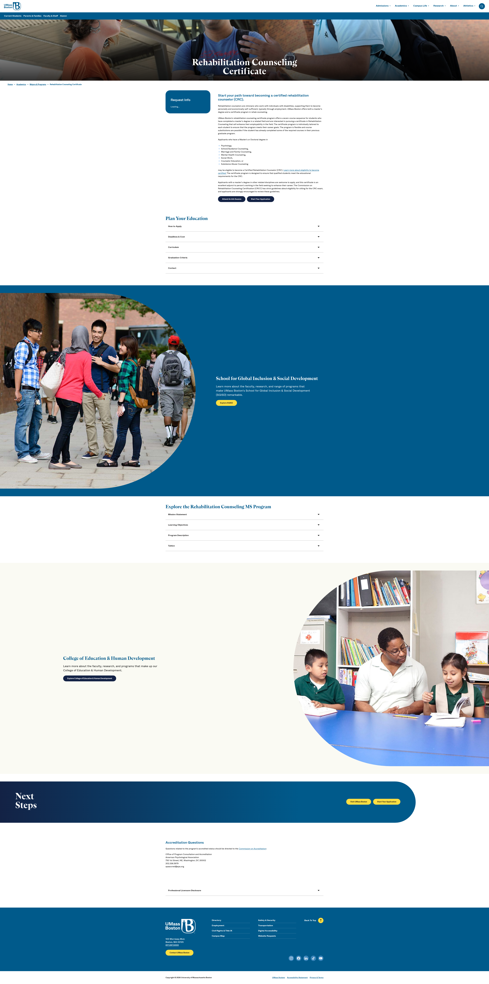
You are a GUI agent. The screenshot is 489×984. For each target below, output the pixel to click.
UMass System (278, 977)
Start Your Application (260, 199)
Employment (218, 925)
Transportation (265, 925)
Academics (401, 5)
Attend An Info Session (231, 199)
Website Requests (267, 935)
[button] (244, 226)
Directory (216, 920)
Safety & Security (266, 920)
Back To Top (310, 920)
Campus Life (420, 5)
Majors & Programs (38, 84)
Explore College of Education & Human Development (89, 678)
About (453, 5)
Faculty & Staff (50, 15)
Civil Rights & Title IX (222, 930)
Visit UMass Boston (358, 801)
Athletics (468, 5)
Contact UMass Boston (179, 952)
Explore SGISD (226, 403)
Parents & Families (32, 15)
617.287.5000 (172, 945)
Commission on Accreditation (252, 848)
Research (438, 5)
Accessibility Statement (297, 977)
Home (10, 84)
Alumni (63, 15)
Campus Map (218, 935)
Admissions (382, 5)
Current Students (12, 15)
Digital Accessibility (267, 930)
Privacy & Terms (316, 977)
